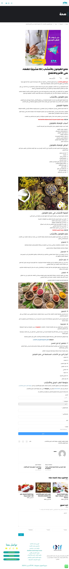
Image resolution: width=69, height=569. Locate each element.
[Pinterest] (19, 441)
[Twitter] (23, 441)
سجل (43, 434)
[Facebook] (27, 441)
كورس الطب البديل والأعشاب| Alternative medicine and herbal (43, 496)
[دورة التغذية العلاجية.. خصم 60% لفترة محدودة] (25, 487)
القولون (60, 441)
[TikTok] (10, 548)
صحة (56, 24)
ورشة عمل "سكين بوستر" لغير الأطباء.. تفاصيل (32, 467)
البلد (67, 420)
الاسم (66, 395)
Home (66, 24)
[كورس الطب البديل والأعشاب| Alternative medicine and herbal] (43, 487)
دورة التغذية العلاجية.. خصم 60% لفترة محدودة (26, 495)
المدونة (61, 24)
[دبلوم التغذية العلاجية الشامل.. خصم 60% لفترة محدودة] (60, 487)
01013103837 (57, 389)
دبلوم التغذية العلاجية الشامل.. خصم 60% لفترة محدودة (62, 496)
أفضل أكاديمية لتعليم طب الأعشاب (41, 340)
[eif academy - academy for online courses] (65, 3)
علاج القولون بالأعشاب (63, 443)
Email (66, 427)
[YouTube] (6, 548)
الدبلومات (66, 401)
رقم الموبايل (65, 408)
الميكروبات (37, 327)
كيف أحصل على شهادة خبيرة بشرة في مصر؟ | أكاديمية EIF (55, 467)
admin (66, 78)
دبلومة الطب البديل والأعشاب (25, 386)
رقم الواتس (65, 414)
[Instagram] (13, 548)
